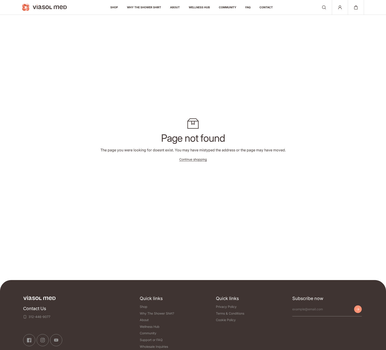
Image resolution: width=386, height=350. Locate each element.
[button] (355, 7)
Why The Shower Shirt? (157, 313)
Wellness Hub (150, 326)
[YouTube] (56, 340)
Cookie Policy (226, 320)
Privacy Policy (226, 307)
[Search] (323, 7)
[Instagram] (43, 340)
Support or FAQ (151, 340)
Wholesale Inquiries (154, 346)
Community (148, 333)
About (144, 320)
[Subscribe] (358, 309)
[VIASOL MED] (44, 7)
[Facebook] (29, 340)
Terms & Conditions (230, 313)
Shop (143, 307)
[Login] (339, 7)
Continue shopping (193, 159)
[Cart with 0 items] (355, 7)
